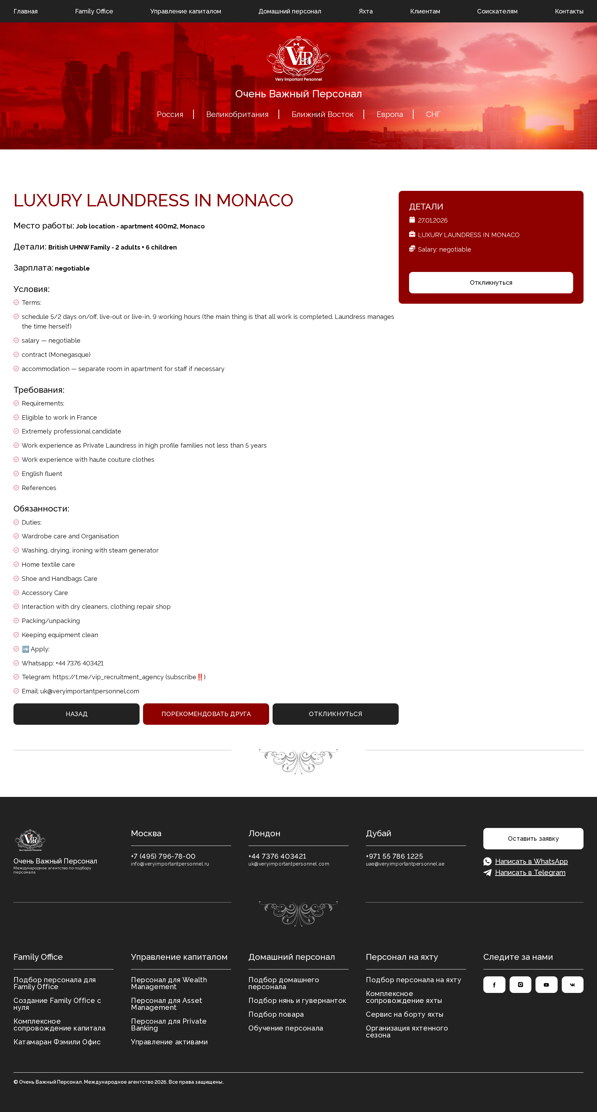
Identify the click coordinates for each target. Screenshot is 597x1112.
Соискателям (497, 11)
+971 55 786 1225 (394, 856)
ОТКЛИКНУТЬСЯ (335, 714)
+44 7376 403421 (277, 856)
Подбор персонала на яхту (413, 980)
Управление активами (169, 1042)
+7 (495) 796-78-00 (163, 856)
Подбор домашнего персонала (284, 983)
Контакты (569, 11)
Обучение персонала (285, 1028)
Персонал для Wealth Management (169, 983)
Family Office (94, 11)
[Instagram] (521, 984)
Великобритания (237, 114)
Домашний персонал (289, 11)
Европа (390, 114)
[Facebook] (494, 984)
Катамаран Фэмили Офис (57, 1042)
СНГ (433, 114)
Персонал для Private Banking (169, 1024)
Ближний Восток (323, 114)
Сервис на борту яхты (405, 1014)
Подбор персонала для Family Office (54, 983)
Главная (25, 11)
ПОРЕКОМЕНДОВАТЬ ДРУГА (206, 714)
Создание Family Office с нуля (57, 1004)
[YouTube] (547, 984)
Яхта (366, 11)
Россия (170, 114)
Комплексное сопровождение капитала (59, 1024)
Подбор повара (276, 1014)
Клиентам (425, 11)
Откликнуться (491, 282)
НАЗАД (76, 714)
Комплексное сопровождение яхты (404, 997)
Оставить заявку (533, 838)
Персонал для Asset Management (166, 1004)
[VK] (573, 984)
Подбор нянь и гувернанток (297, 1000)
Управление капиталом (185, 11)
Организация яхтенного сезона (407, 1031)
